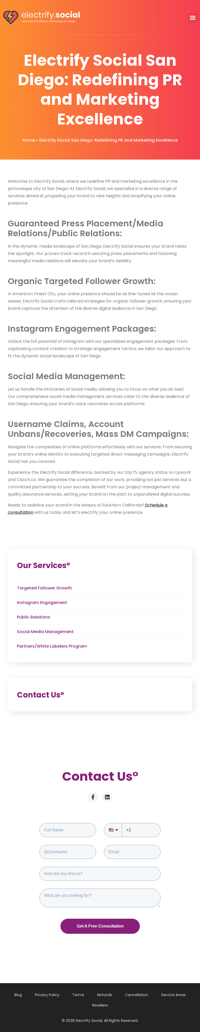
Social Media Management (45, 632)
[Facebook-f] (93, 797)
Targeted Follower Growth (44, 588)
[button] (192, 17)
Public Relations (33, 617)
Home (29, 140)
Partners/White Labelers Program (52, 646)
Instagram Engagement (42, 603)
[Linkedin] (107, 797)
